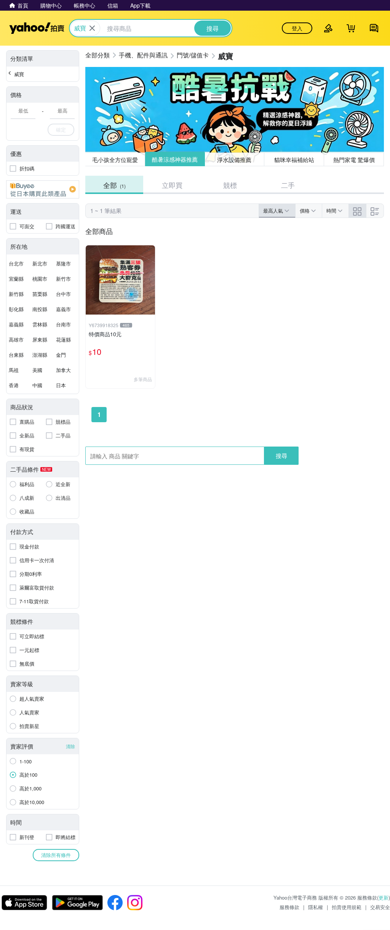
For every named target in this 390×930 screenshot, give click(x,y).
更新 (383, 897)
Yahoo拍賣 (36, 28)
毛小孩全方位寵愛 (115, 160)
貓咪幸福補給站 (294, 160)
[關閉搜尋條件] (92, 28)
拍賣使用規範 (346, 907)
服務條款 (289, 907)
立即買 (172, 185)
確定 (61, 129)
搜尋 (281, 455)
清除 (70, 746)
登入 (297, 28)
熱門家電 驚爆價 (354, 160)
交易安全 (380, 907)
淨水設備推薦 (234, 159)
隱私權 (315, 907)
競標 (230, 185)
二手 (288, 185)
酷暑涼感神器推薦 (175, 160)
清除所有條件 (56, 854)
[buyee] (42, 189)
